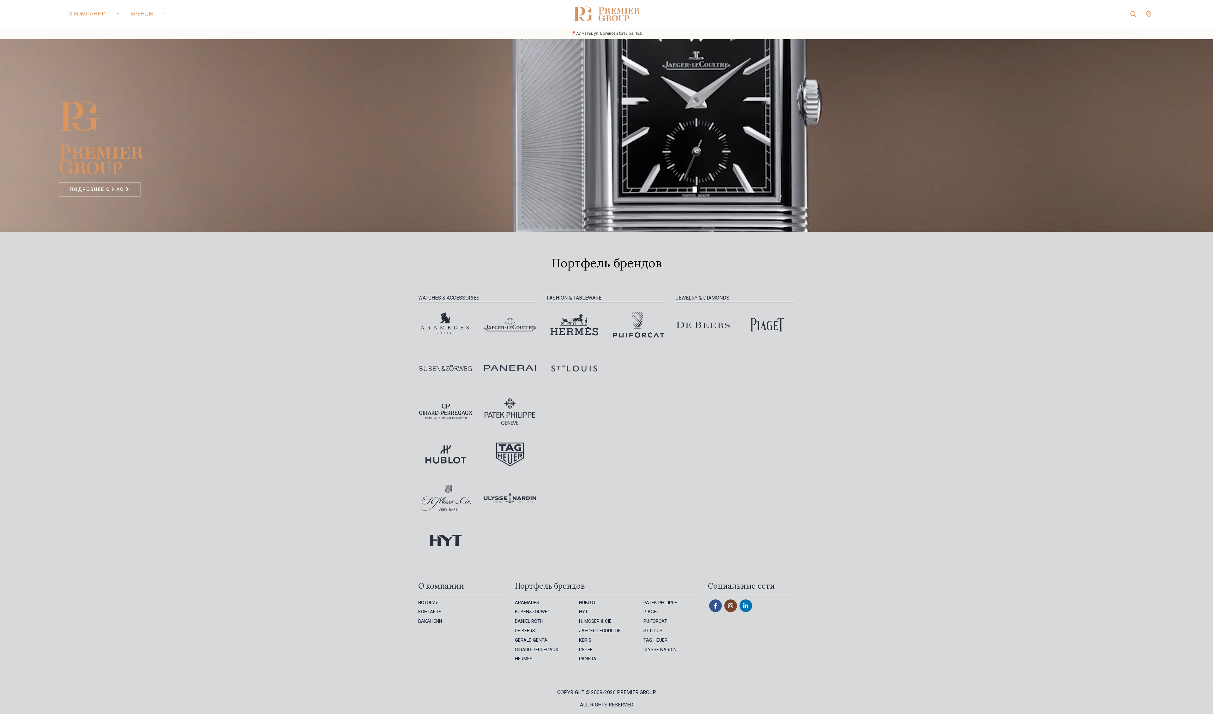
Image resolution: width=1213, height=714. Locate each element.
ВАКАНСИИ (430, 621)
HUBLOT (587, 602)
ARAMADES (527, 602)
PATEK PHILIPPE (660, 602)
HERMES (524, 659)
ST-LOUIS (652, 631)
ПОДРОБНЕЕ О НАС (98, 189)
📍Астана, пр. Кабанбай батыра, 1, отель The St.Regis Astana (607, 33)
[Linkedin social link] (745, 605)
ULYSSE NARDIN (660, 649)
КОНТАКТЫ (430, 612)
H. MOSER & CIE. (596, 621)
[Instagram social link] (730, 605)
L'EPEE (586, 649)
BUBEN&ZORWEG (533, 612)
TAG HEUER (655, 640)
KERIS (585, 640)
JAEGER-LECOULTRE (600, 631)
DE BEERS (525, 631)
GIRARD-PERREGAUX (536, 649)
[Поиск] (1133, 14)
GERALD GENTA (531, 640)
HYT (583, 612)
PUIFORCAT (655, 621)
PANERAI (588, 659)
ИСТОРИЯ (428, 602)
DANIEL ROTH (529, 621)
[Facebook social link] (715, 605)
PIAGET (651, 612)
